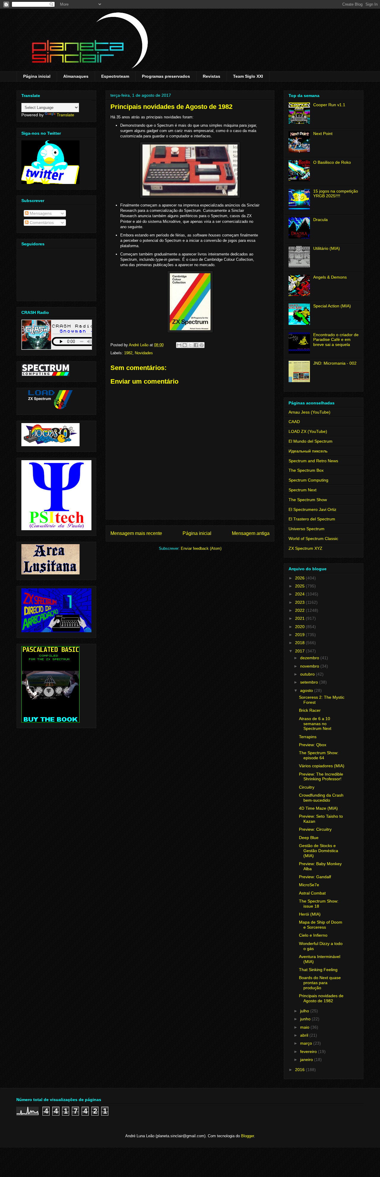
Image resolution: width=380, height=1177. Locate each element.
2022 (300, 610)
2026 (300, 578)
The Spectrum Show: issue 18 (318, 903)
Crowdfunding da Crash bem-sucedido (321, 798)
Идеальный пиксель (308, 451)
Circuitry (306, 787)
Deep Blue (309, 837)
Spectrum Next (302, 489)
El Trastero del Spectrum (312, 519)
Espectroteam (115, 76)
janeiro (307, 1059)
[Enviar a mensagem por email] (179, 345)
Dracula (320, 219)
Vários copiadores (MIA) (321, 765)
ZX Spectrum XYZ (305, 548)
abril (304, 1035)
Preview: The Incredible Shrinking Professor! (321, 777)
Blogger (247, 1136)
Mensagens (40, 213)
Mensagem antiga (251, 533)
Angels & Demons (330, 277)
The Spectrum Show (308, 499)
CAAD (294, 421)
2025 (300, 586)
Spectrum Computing (308, 480)
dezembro (310, 657)
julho (305, 1010)
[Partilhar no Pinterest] (202, 345)
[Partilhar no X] (190, 345)
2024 (300, 594)
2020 (300, 626)
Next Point (322, 133)
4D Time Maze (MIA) (318, 808)
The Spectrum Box (306, 470)
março (306, 1043)
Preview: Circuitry (315, 829)
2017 (300, 651)
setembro (309, 682)
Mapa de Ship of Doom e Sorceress (320, 925)
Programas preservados (166, 76)
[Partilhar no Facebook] (196, 345)
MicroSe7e (309, 884)
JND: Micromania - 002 (335, 363)
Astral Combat (312, 893)
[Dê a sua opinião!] (185, 345)
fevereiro (309, 1051)
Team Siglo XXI (248, 76)
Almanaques (75, 76)
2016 (300, 1069)
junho (306, 1018)
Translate (65, 114)
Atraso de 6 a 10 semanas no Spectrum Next (315, 723)
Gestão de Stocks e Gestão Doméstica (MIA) (318, 850)
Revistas (211, 76)
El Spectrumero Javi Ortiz (312, 509)
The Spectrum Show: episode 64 (318, 755)
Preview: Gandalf (315, 876)
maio (305, 1027)
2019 (300, 634)
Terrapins (307, 736)
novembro (310, 666)
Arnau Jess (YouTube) (309, 412)
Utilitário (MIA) (326, 248)
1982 (128, 353)
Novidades (144, 353)
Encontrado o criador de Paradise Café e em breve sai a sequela (336, 339)
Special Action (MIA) (332, 306)
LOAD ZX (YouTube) (308, 431)
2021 (300, 618)
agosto (307, 690)
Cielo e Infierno (313, 935)
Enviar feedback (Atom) (201, 548)
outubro (308, 674)
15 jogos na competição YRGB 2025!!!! (335, 193)
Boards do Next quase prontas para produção (320, 982)
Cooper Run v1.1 (329, 104)
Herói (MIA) (310, 914)
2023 (300, 602)
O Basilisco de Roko (332, 162)
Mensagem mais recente (136, 533)
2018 (300, 642)
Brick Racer (310, 710)
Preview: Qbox (312, 744)
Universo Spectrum (306, 528)
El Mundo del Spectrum (310, 441)
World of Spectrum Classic (313, 538)
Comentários (41, 222)
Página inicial (36, 76)
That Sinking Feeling (318, 969)
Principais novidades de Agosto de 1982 (321, 998)
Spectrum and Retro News (313, 460)
